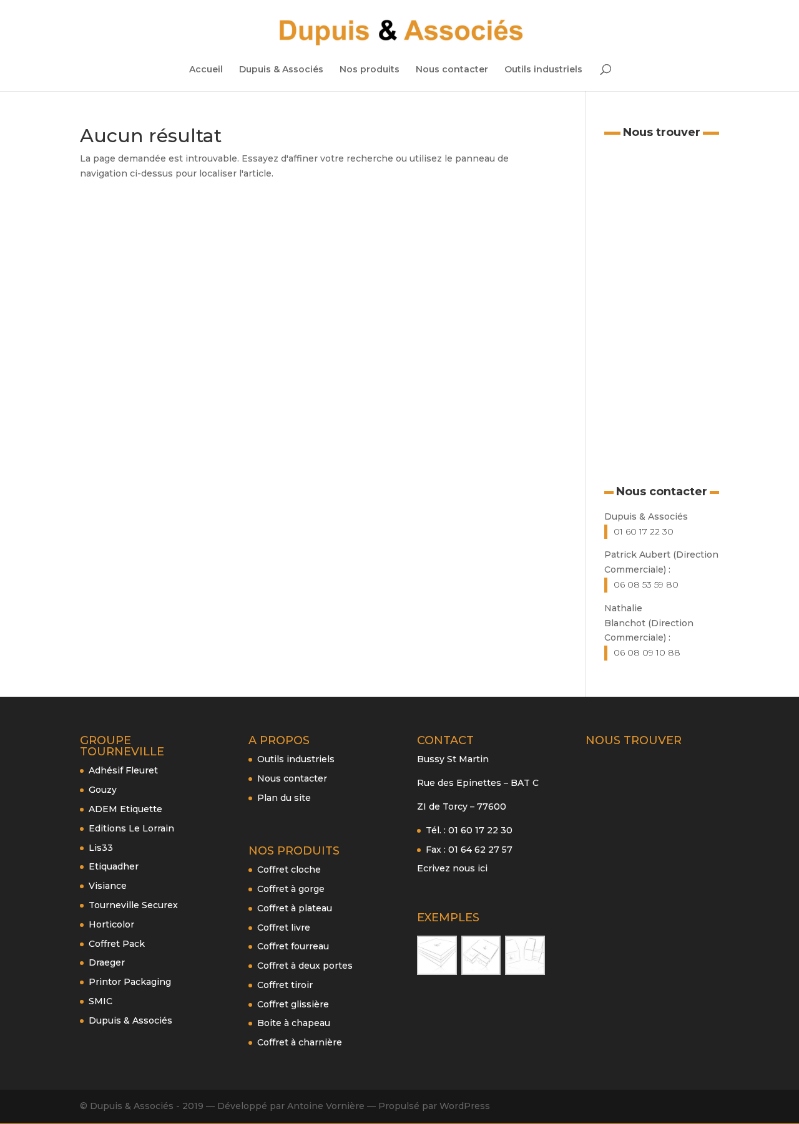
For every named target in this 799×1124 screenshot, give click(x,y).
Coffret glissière (293, 1004)
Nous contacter (452, 70)
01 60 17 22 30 (644, 531)
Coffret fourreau (293, 946)
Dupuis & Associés (281, 70)
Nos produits (370, 70)
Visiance (108, 885)
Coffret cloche (289, 869)
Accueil (206, 70)
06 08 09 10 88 (647, 652)
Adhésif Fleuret (123, 770)
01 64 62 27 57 (480, 849)
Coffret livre (283, 927)
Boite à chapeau (293, 1023)
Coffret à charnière (299, 1042)
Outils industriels (543, 70)
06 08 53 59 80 (646, 584)
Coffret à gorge (291, 888)
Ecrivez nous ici (452, 868)
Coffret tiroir (285, 985)
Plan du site (284, 797)
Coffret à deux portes (305, 965)
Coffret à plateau (294, 908)
